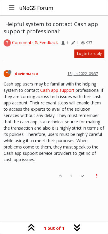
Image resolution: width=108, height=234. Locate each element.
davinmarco (26, 73)
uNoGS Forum (36, 7)
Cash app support (57, 90)
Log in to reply (89, 53)
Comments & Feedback (35, 42)
